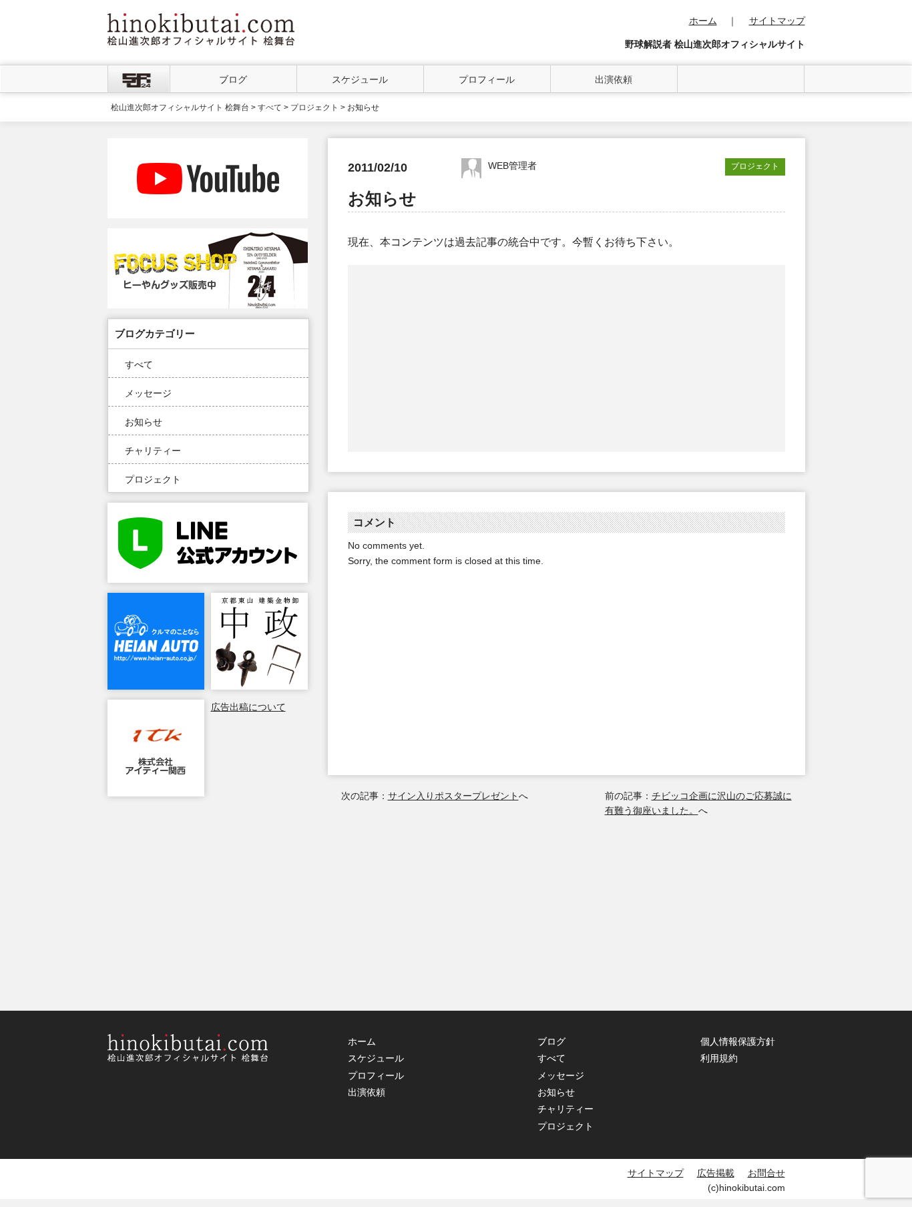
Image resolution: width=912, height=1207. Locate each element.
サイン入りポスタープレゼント (453, 795)
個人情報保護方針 (737, 1041)
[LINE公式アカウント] (207, 510)
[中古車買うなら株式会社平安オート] (155, 600)
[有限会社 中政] (259, 600)
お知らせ (143, 422)
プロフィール (487, 79)
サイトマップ (777, 20)
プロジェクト (153, 479)
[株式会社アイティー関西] (155, 707)
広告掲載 (715, 1173)
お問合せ (766, 1173)
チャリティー (153, 450)
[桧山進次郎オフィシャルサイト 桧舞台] (200, 20)
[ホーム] (139, 78)
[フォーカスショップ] (207, 235)
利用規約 (719, 1058)
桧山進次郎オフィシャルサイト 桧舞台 (180, 107)
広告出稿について (248, 707)
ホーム (703, 20)
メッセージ (148, 393)
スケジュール (360, 79)
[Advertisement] (458, 358)
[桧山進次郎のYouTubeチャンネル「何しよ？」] (207, 145)
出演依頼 (613, 79)
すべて (139, 364)
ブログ (233, 79)
